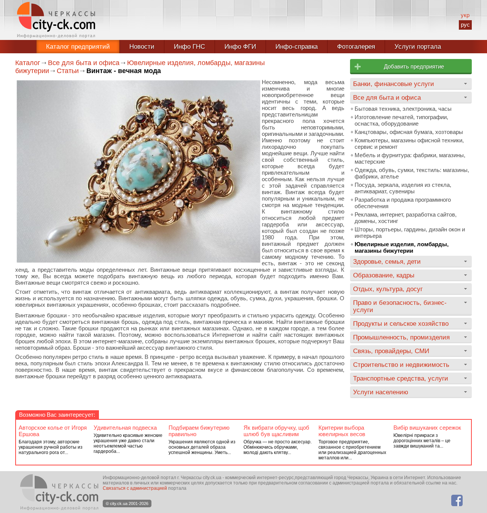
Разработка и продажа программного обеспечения (403, 202)
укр (465, 15)
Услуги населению (380, 392)
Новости (141, 46)
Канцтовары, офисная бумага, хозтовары (409, 132)
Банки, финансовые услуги (393, 83)
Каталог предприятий (78, 46)
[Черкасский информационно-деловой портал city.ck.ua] (56, 20)
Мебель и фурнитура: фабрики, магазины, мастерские (410, 158)
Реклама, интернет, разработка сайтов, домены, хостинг (406, 217)
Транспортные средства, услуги (400, 378)
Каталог (27, 63)
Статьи (68, 71)
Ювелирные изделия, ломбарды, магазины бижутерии (402, 247)
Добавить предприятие (414, 66)
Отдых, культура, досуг (388, 288)
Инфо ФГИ (240, 46)
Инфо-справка (296, 46)
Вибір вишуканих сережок (427, 427)
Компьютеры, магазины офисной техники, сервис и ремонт (409, 143)
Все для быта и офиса (83, 63)
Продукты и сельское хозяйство (401, 323)
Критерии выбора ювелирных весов (341, 430)
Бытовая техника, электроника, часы (403, 108)
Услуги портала (418, 46)
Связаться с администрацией (135, 488)
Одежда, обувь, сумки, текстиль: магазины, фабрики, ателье (412, 173)
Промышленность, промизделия (401, 337)
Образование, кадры (383, 275)
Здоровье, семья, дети (387, 261)
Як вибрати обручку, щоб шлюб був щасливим (276, 430)
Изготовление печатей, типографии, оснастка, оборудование (401, 120)
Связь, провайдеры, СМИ (391, 350)
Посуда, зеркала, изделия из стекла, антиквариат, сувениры (403, 188)
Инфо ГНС (189, 46)
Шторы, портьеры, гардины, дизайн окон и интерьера (410, 232)
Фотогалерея (356, 46)
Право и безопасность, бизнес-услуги (400, 306)
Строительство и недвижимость (401, 364)
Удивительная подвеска (125, 427)
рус (465, 24)
